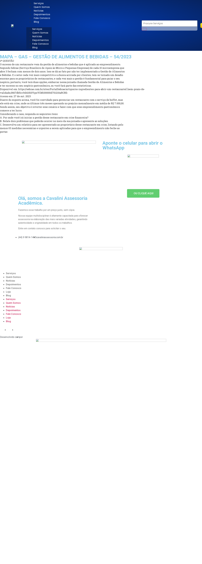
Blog (36, 21)
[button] (39, 25)
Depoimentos (42, 14)
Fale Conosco (42, 18)
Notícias (39, 10)
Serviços (39, 3)
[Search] (144, 29)
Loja (8, 291)
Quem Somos (42, 7)
